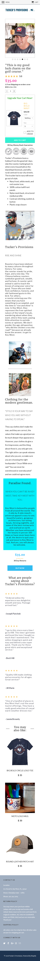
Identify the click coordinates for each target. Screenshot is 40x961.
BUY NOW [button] (20, 568)
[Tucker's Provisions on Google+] (12, 943)
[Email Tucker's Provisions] (20, 943)
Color (25, 115)
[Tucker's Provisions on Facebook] (8, 943)
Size (25, 123)
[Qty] (6, 91)
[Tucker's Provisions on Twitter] (4, 943)
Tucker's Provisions (15, 956)
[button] (14, 118)
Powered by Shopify (29, 956)
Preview (8, 38)
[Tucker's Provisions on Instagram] (16, 943)
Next (32, 38)
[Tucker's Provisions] (20, 10)
